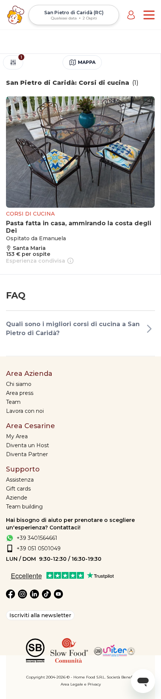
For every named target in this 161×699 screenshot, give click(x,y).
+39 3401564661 (36, 538)
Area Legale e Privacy (81, 684)
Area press (19, 393)
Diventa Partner (27, 454)
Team (13, 402)
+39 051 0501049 (38, 548)
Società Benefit (121, 677)
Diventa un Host (27, 445)
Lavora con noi (25, 411)
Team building (24, 506)
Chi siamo (18, 384)
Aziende (16, 497)
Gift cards (18, 488)
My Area (17, 436)
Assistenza (20, 479)
